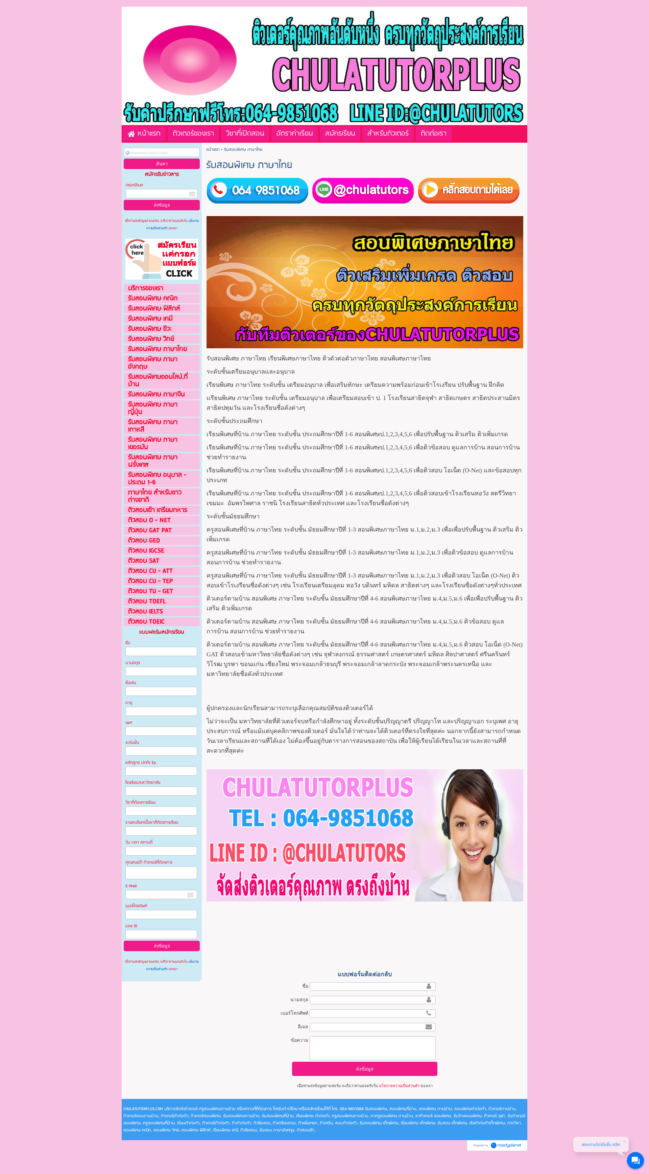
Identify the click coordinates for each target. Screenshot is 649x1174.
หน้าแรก (212, 149)
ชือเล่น (130, 682)
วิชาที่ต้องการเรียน (140, 802)
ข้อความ (299, 1040)
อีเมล (303, 1026)
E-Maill (131, 886)
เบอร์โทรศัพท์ (136, 906)
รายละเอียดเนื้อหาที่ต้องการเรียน (151, 822)
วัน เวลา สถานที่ (139, 842)
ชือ (127, 643)
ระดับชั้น (132, 742)
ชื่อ (305, 986)
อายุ (128, 702)
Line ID (131, 926)
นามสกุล (132, 662)
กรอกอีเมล (134, 185)
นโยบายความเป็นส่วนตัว (399, 1086)
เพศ (128, 722)
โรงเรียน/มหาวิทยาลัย (142, 782)
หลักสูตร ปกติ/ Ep (140, 762)
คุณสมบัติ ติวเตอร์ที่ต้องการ (148, 862)
